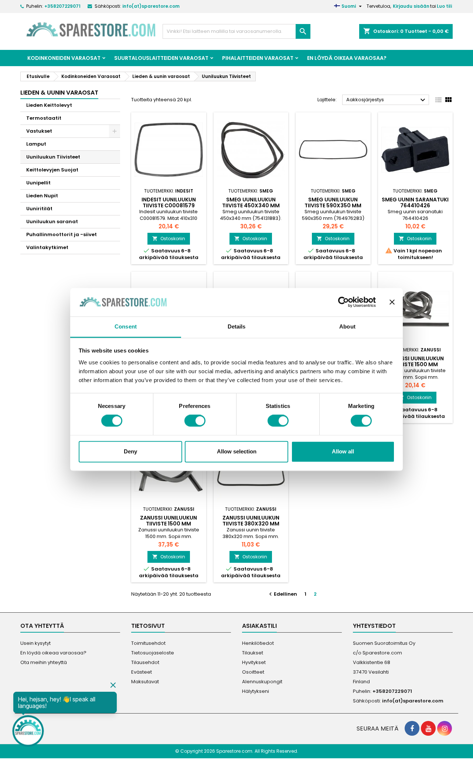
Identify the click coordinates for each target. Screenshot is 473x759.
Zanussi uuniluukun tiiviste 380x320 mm (250, 520)
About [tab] (347, 326)
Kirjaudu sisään (411, 6)
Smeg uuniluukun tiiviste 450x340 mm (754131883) (251, 205)
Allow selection (236, 451)
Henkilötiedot (258, 643)
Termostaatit (43, 118)
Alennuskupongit (262, 681)
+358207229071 (62, 6)
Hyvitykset (254, 662)
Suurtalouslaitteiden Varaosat (161, 58)
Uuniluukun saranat (52, 221)
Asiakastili (259, 626)
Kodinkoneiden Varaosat (64, 58)
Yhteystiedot (374, 626)
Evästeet (141, 671)
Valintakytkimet (47, 247)
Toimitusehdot (148, 643)
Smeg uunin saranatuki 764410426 (415, 202)
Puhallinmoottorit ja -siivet (61, 234)
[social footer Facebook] (412, 728)
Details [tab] (237, 326)
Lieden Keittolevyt (49, 105)
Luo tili (444, 6)
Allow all (343, 451)
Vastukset (39, 131)
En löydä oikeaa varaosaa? (347, 58)
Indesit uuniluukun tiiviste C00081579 (169, 202)
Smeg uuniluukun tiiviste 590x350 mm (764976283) (332, 205)
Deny (130, 451)
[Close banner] (392, 302)
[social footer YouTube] (428, 728)
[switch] (194, 421)
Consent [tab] (126, 326)
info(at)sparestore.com (151, 6)
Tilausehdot (145, 662)
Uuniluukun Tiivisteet (53, 156)
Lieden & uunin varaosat (59, 92)
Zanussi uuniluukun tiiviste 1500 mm (415, 361)
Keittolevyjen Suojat (52, 169)
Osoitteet (253, 671)
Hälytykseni (255, 691)
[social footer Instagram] (444, 728)
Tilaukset (252, 652)
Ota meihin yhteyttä (43, 662)
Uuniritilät (39, 208)
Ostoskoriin (168, 238)
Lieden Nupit (42, 195)
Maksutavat (145, 681)
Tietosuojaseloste (152, 652)
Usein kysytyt (35, 643)
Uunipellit (38, 182)
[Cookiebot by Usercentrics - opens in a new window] (343, 302)
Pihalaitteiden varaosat (257, 58)
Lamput (36, 143)
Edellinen (282, 594)
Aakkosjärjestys (386, 100)
